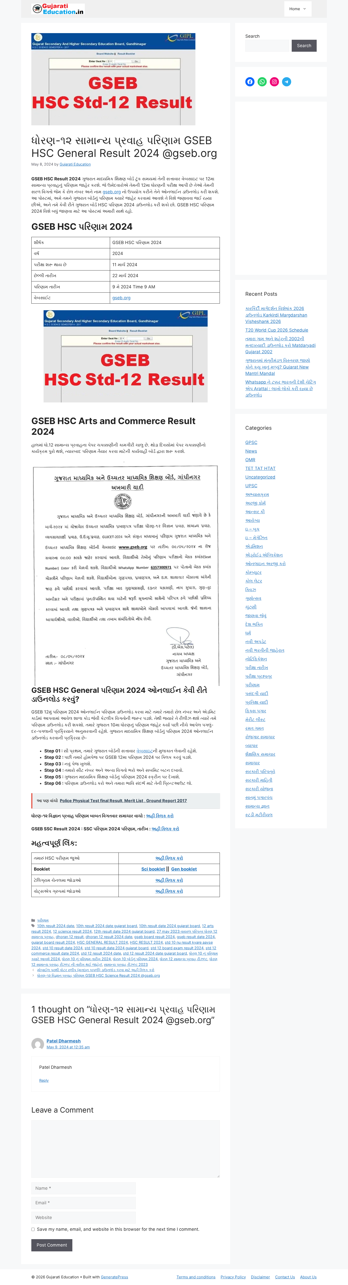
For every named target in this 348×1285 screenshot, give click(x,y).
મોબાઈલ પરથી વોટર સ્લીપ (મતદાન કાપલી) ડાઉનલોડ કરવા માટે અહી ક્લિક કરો (95, 970)
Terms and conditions (196, 1277)
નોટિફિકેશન (256, 658)
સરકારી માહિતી (258, 780)
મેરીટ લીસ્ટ (255, 719)
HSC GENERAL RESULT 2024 (102, 942)
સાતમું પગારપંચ (259, 797)
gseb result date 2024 (196, 937)
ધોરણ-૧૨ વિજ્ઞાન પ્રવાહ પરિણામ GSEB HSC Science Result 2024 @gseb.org (98, 975)
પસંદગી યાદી (256, 693)
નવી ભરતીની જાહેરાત (264, 650)
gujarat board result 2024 (53, 942)
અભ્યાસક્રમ (257, 494)
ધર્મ (248, 632)
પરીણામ (43, 920)
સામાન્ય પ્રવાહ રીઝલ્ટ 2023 (126, 964)
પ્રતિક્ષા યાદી (256, 702)
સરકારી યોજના (259, 788)
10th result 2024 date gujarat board (106, 926)
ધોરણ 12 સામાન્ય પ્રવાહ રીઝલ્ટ (183, 959)
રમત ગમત (254, 728)
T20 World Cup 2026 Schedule (276, 330)
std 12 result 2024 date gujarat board (155, 953)
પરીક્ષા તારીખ (256, 667)
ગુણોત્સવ (253, 598)
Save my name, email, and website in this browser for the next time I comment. (118, 1229)
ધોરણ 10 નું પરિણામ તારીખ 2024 (86, 959)
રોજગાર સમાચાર (260, 736)
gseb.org (112, 191)
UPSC (251, 485)
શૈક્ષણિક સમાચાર (260, 754)
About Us (308, 1277)
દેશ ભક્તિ (254, 624)
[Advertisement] (281, 188)
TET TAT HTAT (260, 468)
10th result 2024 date (55, 926)
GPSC (251, 442)
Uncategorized (260, 477)
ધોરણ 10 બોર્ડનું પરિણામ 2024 (135, 959)
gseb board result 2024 (154, 937)
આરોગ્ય (252, 520)
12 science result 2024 (72, 931)
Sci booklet (153, 869)
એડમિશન (254, 546)
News (251, 451)
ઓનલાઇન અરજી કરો (265, 563)
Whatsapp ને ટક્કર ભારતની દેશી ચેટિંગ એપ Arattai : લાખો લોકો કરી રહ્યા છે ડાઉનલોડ (280, 389)
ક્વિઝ (250, 589)
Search (252, 36)
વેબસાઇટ (145, 750)
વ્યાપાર (251, 745)
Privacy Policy (233, 1277)
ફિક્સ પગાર (255, 710)
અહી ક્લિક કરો (159, 815)
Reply (44, 1080)
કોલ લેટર (253, 581)
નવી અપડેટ (255, 641)
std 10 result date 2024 (63, 948)
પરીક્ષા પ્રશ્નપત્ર (258, 676)
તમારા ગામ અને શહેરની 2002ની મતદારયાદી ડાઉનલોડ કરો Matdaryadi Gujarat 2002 (280, 345)
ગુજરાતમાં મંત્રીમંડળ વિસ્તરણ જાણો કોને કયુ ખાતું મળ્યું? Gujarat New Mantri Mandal (277, 367)
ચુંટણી (251, 607)
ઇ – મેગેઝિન (256, 537)
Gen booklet (184, 869)
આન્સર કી (255, 511)
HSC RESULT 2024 (146, 942)
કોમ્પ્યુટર (253, 572)
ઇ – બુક (252, 529)
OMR (250, 459)
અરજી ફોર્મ (255, 503)
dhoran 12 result (70, 937)
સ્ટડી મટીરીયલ (259, 814)
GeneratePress (114, 1277)
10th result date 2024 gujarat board (169, 926)
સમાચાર (252, 762)
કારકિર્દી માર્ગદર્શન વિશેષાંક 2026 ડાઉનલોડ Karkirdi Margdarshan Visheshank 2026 (276, 315)
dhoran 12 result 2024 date (109, 937)
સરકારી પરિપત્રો (260, 771)
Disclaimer (260, 1277)
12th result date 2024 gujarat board (124, 931)
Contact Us (285, 1277)
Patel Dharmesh (64, 1041)
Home (294, 8)
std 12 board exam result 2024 (177, 948)
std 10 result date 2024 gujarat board (117, 948)
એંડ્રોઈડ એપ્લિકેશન (264, 555)
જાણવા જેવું (255, 615)
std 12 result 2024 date (101, 953)
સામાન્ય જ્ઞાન (257, 806)
